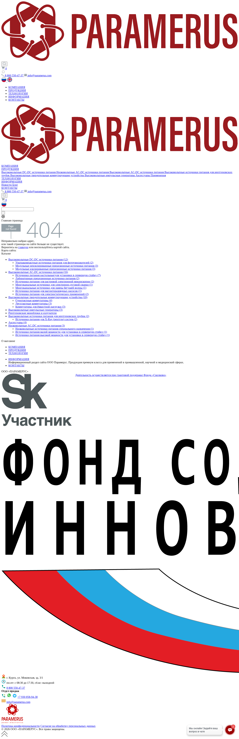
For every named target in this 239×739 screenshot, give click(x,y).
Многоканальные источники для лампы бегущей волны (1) (50, 287)
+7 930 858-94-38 (27, 696)
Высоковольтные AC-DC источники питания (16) (38, 272)
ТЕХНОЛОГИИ (18, 93)
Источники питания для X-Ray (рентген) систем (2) (46, 319)
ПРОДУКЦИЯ (17, 90)
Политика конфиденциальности (20, 725)
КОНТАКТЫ (16, 99)
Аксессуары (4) (17, 322)
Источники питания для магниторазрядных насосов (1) (48, 290)
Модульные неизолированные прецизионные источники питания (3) (56, 265)
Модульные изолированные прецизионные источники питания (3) (55, 268)
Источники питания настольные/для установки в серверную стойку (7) (58, 275)
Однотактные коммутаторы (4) (33, 300)
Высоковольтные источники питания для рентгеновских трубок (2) (48, 316)
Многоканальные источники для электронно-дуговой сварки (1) (54, 284)
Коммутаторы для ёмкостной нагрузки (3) (40, 306)
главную (23, 247)
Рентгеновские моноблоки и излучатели (32, 313)
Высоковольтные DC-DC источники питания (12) (38, 259)
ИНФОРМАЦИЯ (18, 96)
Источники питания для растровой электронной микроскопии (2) (54, 281)
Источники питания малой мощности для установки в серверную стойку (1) (61, 331)
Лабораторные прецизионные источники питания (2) (47, 278)
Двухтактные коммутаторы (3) (33, 303)
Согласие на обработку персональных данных (68, 725)
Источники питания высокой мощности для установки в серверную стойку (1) (62, 335)
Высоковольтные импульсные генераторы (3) (35, 309)
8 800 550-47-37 (15, 687)
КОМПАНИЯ (16, 87)
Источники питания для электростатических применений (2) (52, 294)
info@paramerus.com (18, 702)
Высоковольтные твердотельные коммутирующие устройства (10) (47, 297)
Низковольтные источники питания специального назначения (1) (54, 328)
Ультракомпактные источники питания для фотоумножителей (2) (54, 262)
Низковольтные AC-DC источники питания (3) (36, 325)
